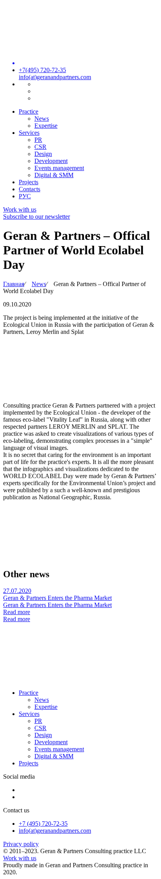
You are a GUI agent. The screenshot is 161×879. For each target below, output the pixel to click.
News (41, 118)
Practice (28, 111)
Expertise (45, 125)
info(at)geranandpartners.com (55, 77)
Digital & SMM (53, 175)
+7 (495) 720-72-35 (43, 823)
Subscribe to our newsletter (36, 216)
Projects (28, 182)
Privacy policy (21, 844)
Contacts (29, 189)
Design (43, 153)
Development (51, 161)
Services (29, 132)
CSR (40, 146)
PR (38, 139)
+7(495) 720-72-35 (42, 70)
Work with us (19, 209)
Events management (59, 168)
